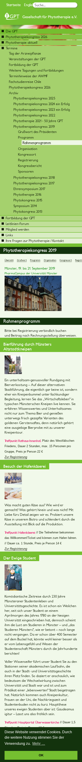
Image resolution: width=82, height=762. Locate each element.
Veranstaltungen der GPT (27, 59)
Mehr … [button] (38, 743)
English (29, 5)
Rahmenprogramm (37, 143)
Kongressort (27, 154)
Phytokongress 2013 (27, 211)
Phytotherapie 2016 (27, 194)
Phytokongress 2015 (27, 200)
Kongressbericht (30, 166)
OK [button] (41, 755)
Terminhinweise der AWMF (28, 76)
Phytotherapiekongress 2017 (34, 183)
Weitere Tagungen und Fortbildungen (36, 70)
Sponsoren (26, 171)
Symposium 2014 (25, 206)
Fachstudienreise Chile (25, 82)
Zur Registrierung (16, 457)
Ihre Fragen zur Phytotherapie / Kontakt (35, 241)
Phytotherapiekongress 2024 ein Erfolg (41, 104)
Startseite (13, 5)
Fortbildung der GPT (23, 65)
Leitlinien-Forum (17, 224)
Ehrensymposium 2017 (29, 189)
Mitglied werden (17, 229)
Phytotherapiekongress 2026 (26, 37)
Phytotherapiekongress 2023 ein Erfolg (41, 109)
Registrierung (28, 160)
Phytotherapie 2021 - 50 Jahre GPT (38, 121)
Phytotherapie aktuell (21, 42)
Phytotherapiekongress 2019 (34, 126)
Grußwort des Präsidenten (37, 132)
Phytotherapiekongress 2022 (34, 115)
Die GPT (12, 31)
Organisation (27, 149)
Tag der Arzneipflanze (25, 53)
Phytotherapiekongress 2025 (34, 98)
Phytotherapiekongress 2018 (34, 177)
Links (9, 235)
